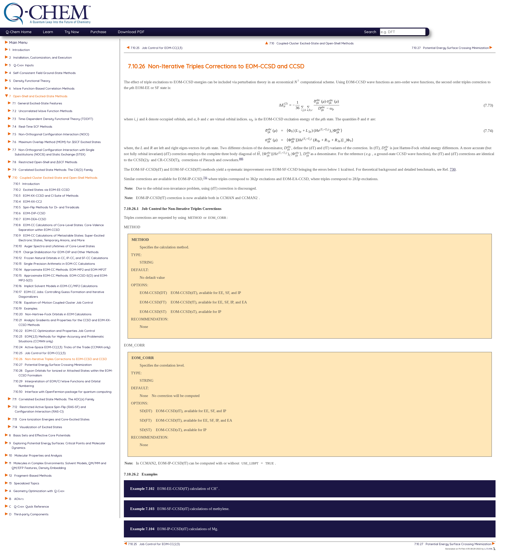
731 (205, 177)
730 (453, 169)
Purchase (98, 31)
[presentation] (73, 142)
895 (241, 158)
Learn (48, 31)
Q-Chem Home (19, 31)
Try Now (72, 31)
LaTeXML (488, 549)
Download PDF (131, 31)
